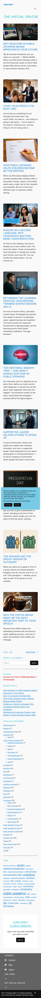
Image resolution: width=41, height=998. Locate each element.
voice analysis (24, 903)
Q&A (9, 749)
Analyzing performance (9, 865)
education (6, 878)
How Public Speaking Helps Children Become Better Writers (19, 168)
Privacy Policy (12, 993)
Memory (10, 815)
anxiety (21, 865)
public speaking (14, 893)
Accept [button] (17, 505)
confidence (29, 874)
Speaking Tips (8, 838)
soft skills (33, 897)
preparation (15, 889)
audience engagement (13, 868)
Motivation (6, 787)
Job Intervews (8, 778)
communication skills (12, 875)
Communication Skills (10, 732)
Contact (12, 960)
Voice (9, 762)
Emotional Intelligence (14, 809)
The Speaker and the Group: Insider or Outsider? (17, 559)
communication (30, 872)
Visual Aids (7, 847)
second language (8, 897)
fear (12, 881)
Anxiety (10, 803)
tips (5, 903)
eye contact (6, 881)
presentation (26, 889)
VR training (8, 906)
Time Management (13, 755)
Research (6, 834)
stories (14, 900)
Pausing (10, 746)
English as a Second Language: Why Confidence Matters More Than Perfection (18, 234)
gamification (25, 881)
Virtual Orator (13, 903)
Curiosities (6, 765)
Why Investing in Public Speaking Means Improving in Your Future (20, 46)
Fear (4, 771)
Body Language (12, 806)
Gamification (7, 775)
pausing (20, 886)
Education (6, 768)
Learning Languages (10, 784)
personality (7, 889)
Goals (31, 881)
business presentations (15, 872)
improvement (7, 883)
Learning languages (29, 883)
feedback (18, 881)
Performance (28, 886)
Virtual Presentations (14, 759)
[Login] (40, 9)
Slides (27, 897)
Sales (9, 737)
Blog (10, 965)
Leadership (7, 781)
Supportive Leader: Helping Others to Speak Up (20, 435)
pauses (15, 886)
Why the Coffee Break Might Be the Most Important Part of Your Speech (19, 619)
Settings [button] (8, 505)
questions (33, 894)
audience (28, 865)
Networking (7, 791)
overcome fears (7, 886)
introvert (14, 883)
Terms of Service (26, 993)
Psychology (7, 800)
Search (34, 663)
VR (4, 851)
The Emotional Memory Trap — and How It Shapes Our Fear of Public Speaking (18, 372)
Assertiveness (8, 725)
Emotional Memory (13, 812)
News (5, 794)
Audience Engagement (15, 743)
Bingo (5, 872)
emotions (30, 878)
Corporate (6, 735)
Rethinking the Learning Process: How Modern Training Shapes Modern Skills (19, 302)
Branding (6, 728)
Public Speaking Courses (11, 825)
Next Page (32, 652)
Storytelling (11, 752)
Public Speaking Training (11, 831)
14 (11, 652)
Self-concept (11, 822)
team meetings (30, 900)
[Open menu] (35, 8)
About (11, 970)
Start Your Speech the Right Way (18, 107)
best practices (29, 869)
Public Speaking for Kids (11, 828)
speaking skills (7, 900)
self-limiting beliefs (19, 897)
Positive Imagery (13, 819)
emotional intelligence (18, 878)
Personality (7, 797)
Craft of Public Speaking (11, 740)
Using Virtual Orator (10, 844)
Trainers (6, 841)
